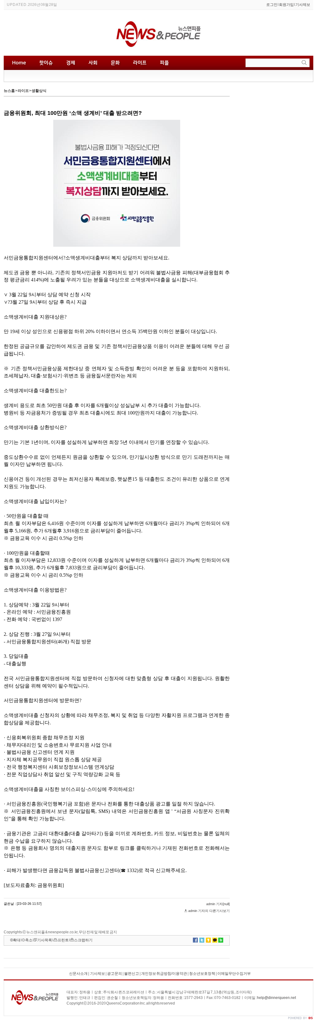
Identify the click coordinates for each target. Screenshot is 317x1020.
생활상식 (39, 91)
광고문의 (114, 973)
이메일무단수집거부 (234, 973)
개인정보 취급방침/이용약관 (164, 973)
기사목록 (44, 940)
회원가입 (286, 4)
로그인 (271, 4)
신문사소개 (78, 973)
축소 (29, 940)
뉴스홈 (9, 91)
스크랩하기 (83, 940)
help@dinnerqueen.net (276, 998)
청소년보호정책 (202, 973)
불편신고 (131, 973)
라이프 (23, 91)
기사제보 (302, 4)
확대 (16, 940)
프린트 (63, 940)
